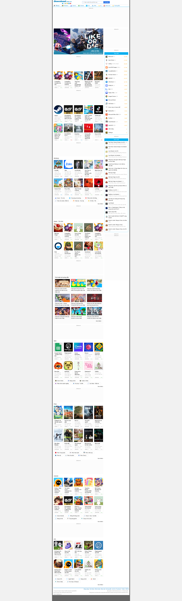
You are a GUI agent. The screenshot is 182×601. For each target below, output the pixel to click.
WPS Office (111, 129)
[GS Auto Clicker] (107, 75)
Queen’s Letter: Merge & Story (115, 224)
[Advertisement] (91, 19)
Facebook (118, 589)
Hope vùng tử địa (112, 211)
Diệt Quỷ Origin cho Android (116, 181)
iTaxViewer (111, 103)
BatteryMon (112, 110)
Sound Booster (113, 121)
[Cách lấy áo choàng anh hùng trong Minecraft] (107, 199)
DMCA (127, 589)
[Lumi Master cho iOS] (107, 152)
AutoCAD (111, 125)
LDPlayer (110, 132)
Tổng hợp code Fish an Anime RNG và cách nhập (117, 186)
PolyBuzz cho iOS (113, 190)
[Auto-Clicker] (107, 60)
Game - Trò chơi (58, 221)
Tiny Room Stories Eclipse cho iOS (117, 142)
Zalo (110, 89)
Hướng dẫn (108, 589)
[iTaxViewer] (107, 104)
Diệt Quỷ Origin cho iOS (114, 177)
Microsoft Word (113, 100)
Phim (55, 404)
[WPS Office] (107, 129)
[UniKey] (107, 64)
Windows (56, 158)
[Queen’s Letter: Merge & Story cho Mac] (107, 221)
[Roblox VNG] (107, 93)
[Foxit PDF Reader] (107, 67)
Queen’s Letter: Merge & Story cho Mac (117, 221)
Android (56, 476)
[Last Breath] (107, 204)
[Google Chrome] (107, 96)
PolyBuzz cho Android (114, 194)
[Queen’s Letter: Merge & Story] (107, 225)
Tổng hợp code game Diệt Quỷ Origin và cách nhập (117, 160)
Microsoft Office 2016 (114, 115)
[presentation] (56, 41)
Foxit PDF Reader (114, 67)
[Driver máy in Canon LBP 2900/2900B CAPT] (107, 107)
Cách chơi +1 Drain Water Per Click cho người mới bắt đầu (117, 169)
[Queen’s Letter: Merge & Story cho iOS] (107, 230)
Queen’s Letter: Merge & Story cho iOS (117, 229)
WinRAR (111, 78)
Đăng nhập (86, 589)
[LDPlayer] (107, 133)
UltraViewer (112, 81)
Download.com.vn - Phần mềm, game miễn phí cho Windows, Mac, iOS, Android (63, 2)
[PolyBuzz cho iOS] (107, 191)
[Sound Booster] (107, 122)
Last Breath (111, 203)
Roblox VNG (112, 92)
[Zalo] (107, 89)
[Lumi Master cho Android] (107, 156)
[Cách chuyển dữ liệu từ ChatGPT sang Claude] (107, 217)
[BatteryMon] (107, 111)
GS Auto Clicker (113, 74)
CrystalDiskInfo (112, 71)
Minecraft (111, 56)
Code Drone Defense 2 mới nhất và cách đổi (116, 164)
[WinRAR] (107, 78)
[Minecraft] (107, 57)
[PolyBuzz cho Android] (107, 195)
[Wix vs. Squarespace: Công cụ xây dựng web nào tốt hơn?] (107, 208)
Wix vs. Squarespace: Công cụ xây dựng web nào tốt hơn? (116, 208)
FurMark (111, 118)
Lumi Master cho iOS (113, 151)
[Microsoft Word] (107, 100)
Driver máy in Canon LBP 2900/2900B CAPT (114, 108)
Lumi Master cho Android (115, 155)
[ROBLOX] (107, 86)
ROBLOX (111, 85)
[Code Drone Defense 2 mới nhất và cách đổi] (107, 165)
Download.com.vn (118, 590)
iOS (55, 539)
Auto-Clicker (112, 60)
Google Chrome (113, 96)
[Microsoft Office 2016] (107, 114)
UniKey (113, 64)
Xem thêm (100, 203)
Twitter (123, 589)
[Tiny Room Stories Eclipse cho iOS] (107, 143)
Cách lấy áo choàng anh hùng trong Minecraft (116, 199)
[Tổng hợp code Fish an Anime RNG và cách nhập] (107, 186)
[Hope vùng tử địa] (107, 212)
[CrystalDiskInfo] (107, 71)
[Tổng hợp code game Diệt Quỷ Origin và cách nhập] (107, 160)
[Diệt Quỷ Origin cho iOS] (107, 178)
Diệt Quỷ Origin (112, 172)
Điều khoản (97, 589)
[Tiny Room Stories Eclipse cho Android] (107, 147)
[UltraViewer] (107, 82)
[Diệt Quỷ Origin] (107, 173)
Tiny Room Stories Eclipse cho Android (117, 147)
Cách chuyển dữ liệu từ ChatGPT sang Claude (117, 216)
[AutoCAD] (107, 125)
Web (55, 341)
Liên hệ (113, 589)
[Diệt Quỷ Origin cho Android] (107, 182)
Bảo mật (103, 589)
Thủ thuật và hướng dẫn (62, 277)
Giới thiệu (92, 589)
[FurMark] (107, 118)
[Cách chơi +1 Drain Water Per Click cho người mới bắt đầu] (107, 169)
